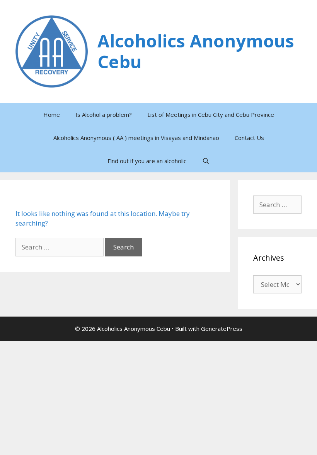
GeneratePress (221, 328)
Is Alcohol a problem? (103, 114)
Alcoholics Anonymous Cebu (195, 51)
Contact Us (249, 138)
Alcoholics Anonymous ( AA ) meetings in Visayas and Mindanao (136, 138)
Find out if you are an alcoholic (146, 161)
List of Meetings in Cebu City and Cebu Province (210, 114)
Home (51, 114)
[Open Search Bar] (205, 160)
